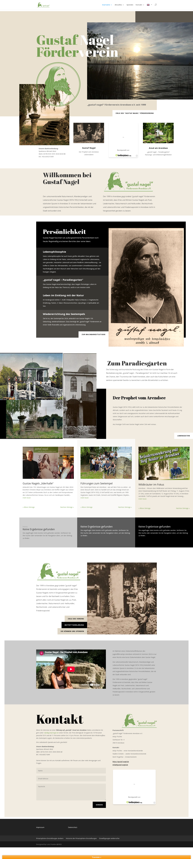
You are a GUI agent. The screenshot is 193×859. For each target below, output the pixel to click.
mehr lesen (27, 498)
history (25, 527)
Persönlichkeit (64, 231)
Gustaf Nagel (88, 148)
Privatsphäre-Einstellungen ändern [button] (49, 838)
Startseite (106, 5)
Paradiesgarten (144, 363)
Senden (99, 805)
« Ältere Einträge (29, 507)
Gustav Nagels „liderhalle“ (38, 483)
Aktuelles (118, 5)
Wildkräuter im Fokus (151, 484)
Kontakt (139, 5)
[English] (149, 7)
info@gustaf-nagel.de (51, 733)
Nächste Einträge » (67, 507)
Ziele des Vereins (76, 619)
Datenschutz (72, 827)
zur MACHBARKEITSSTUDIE (93, 334)
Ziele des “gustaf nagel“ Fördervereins (135, 113)
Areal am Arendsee (158, 148)
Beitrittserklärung (74, 625)
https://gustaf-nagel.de (121, 762)
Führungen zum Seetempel (97, 483)
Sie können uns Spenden (72, 631)
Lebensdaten (183, 436)
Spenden (130, 5)
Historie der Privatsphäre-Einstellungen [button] (81, 838)
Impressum (40, 827)
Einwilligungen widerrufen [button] (109, 838)
